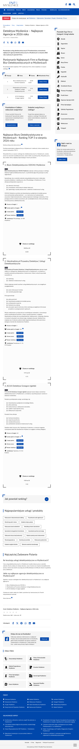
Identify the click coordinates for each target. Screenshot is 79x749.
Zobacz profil (20, 211)
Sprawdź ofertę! (11, 125)
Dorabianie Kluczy (66, 86)
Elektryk (63, 81)
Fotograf (63, 128)
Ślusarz (63, 53)
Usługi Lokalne (19, 25)
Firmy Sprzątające (66, 104)
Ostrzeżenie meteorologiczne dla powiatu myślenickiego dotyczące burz (20, 725)
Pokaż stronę (20, 336)
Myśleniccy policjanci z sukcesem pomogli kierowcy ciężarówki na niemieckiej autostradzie (57, 734)
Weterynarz (64, 123)
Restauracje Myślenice (35, 707)
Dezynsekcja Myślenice (15, 658)
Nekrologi (53, 10)
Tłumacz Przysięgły (66, 90)
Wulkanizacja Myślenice (60, 704)
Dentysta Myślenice (10, 699)
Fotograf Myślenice (59, 702)
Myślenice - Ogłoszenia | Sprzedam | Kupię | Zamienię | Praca (48, 18)
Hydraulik (64, 76)
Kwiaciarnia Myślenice (11, 702)
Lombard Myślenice (59, 699)
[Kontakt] (70, 4)
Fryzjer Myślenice (9, 704)
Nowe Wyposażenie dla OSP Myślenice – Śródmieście (19, 729)
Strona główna (6, 25)
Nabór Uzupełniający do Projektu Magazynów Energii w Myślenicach (58, 729)
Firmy (24, 10)
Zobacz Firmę (43, 81)
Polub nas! (44, 639)
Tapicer (63, 48)
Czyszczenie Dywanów (67, 118)
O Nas (32, 742)
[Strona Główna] (4, 10)
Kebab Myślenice (58, 707)
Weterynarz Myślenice (35, 702)
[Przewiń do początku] (75, 745)
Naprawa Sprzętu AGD (67, 100)
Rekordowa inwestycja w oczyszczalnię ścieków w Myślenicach (18, 734)
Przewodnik (7, 13)
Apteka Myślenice (34, 699)
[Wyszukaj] (74, 4)
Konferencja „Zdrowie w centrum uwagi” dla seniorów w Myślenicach (20, 721)
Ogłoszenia (31, 10)
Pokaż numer (20, 215)
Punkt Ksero (64, 95)
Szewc (63, 57)
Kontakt (27, 742)
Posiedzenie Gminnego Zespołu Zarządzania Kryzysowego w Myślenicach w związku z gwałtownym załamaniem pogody (59, 721)
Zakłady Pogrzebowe (67, 109)
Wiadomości (11, 10)
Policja (18, 10)
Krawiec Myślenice (38, 667)
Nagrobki (63, 72)
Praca (38, 10)
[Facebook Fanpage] (66, 4)
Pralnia (63, 67)
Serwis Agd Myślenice (39, 675)
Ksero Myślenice (13, 684)
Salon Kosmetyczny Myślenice (37, 704)
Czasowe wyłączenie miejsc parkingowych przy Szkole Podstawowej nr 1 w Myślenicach (57, 725)
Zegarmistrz (64, 43)
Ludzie (14, 13)
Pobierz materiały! (35, 125)
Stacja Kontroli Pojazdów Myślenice (14, 707)
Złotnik (63, 39)
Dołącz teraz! (62, 159)
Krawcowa (64, 114)
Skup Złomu (64, 62)
